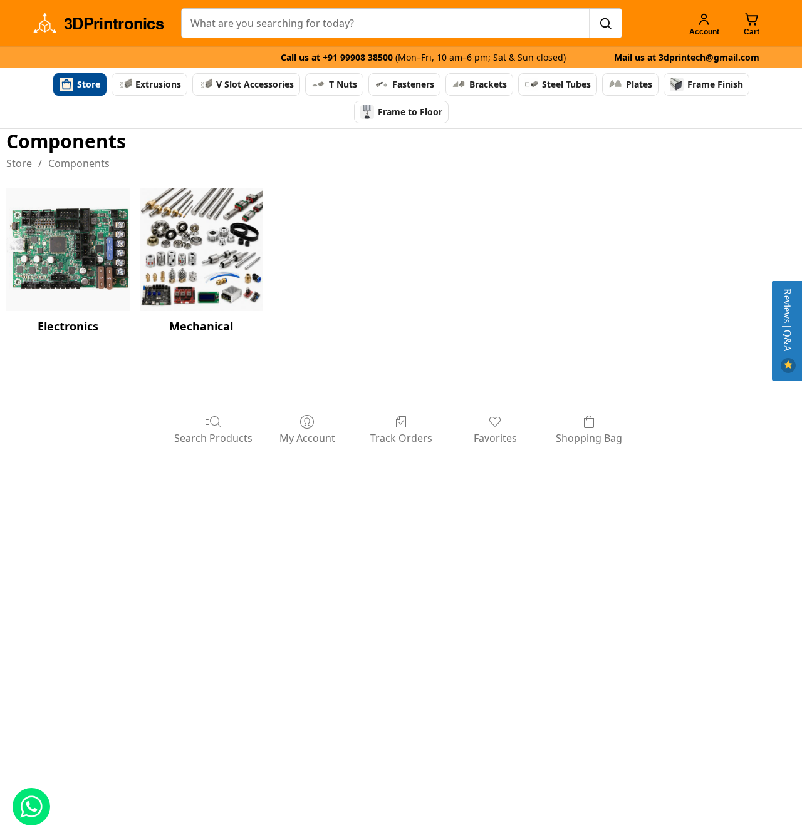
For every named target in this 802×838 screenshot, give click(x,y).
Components (79, 163)
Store (19, 163)
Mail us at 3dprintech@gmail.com (686, 57)
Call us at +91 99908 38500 (423, 57)
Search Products (213, 437)
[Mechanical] (201, 249)
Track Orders (401, 437)
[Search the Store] (605, 23)
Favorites (495, 437)
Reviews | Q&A (787, 322)
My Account (307, 437)
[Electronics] (68, 249)
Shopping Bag (589, 437)
